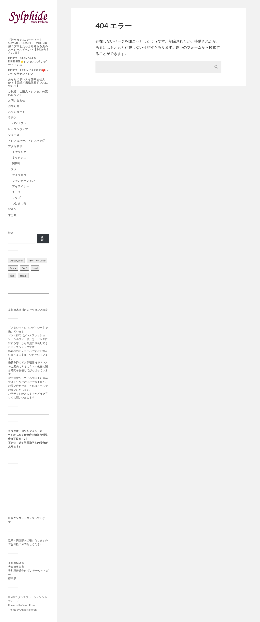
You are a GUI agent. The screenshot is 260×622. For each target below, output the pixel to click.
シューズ (14, 134)
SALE (24, 268)
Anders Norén (28, 609)
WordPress (29, 605)
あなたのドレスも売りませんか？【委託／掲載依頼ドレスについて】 (28, 82)
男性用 (23, 275)
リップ (16, 197)
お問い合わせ (16, 100)
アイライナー (20, 186)
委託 (12, 275)
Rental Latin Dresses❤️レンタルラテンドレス (28, 72)
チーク (16, 192)
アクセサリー (16, 146)
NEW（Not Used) (37, 260)
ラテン (12, 117)
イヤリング (19, 151)
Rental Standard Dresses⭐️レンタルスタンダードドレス (27, 61)
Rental (13, 268)
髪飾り (16, 163)
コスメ (12, 169)
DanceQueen (16, 260)
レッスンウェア (18, 129)
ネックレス (19, 157)
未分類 (12, 215)
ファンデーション (23, 180)
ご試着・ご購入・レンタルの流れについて (28, 93)
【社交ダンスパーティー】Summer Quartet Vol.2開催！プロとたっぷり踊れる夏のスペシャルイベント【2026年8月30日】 (28, 46)
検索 (10, 232)
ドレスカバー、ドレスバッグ (26, 140)
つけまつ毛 (19, 203)
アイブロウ (19, 175)
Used (35, 268)
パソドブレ (19, 123)
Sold (12, 209)
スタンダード (16, 111)
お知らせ (14, 106)
